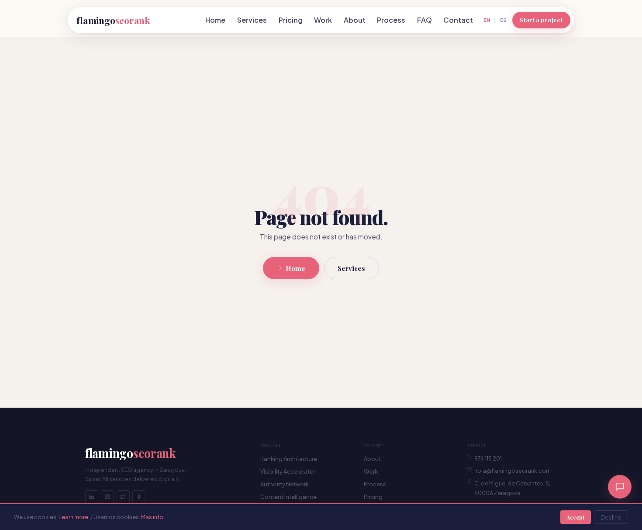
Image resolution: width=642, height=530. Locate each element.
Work (323, 19)
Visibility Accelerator (287, 471)
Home (215, 19)
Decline (611, 517)
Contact (458, 19)
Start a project (541, 20)
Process (391, 19)
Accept (575, 517)
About (355, 19)
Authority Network (284, 484)
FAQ (424, 19)
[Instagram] (107, 496)
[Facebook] (138, 496)
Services (252, 19)
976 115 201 (488, 458)
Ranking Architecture (288, 458)
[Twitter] (123, 496)
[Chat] (620, 487)
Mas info (152, 516)
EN (486, 20)
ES (503, 20)
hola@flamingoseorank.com (512, 470)
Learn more (73, 516)
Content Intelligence (288, 496)
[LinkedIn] (91, 496)
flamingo (113, 20)
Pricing (291, 19)
